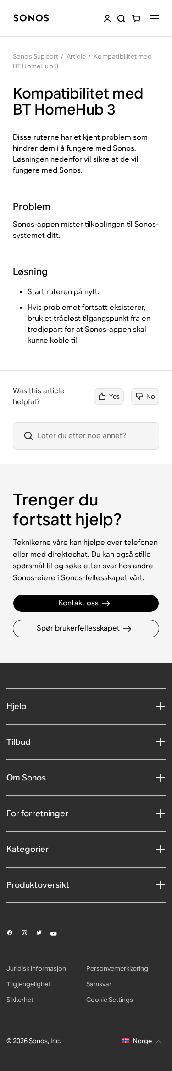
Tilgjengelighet (28, 984)
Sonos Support (36, 56)
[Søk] (121, 18)
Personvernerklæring (117, 968)
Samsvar (98, 984)
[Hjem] (31, 18)
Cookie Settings (109, 999)
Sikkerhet (19, 999)
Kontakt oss (78, 603)
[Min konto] (107, 18)
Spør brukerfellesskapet (78, 628)
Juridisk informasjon (36, 968)
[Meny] (154, 18)
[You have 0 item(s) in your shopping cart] (136, 18)
